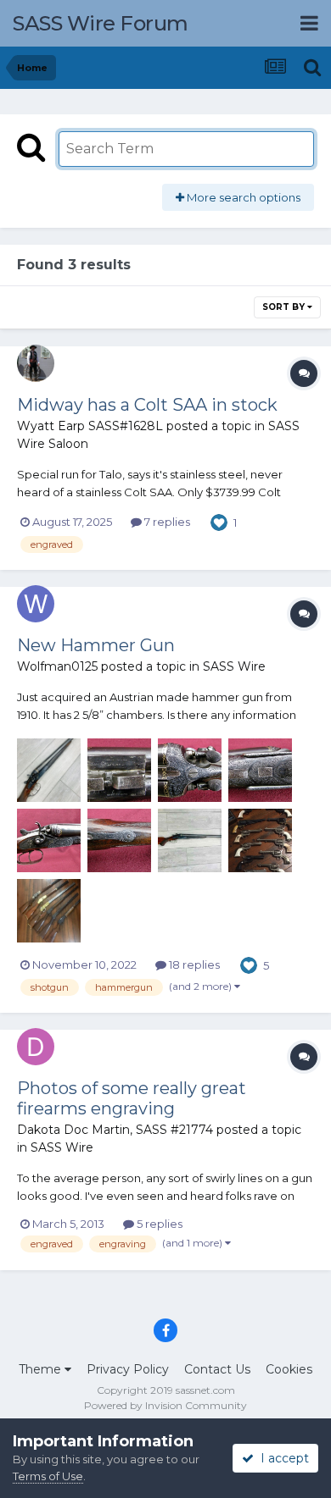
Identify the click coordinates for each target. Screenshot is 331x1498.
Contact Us (217, 1369)
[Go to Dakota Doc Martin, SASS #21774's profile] (35, 1046)
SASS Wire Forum (100, 23)
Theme (42, 1369)
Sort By (284, 306)
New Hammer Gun (96, 645)
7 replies (166, 521)
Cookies (289, 1369)
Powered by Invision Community (165, 1405)
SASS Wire (234, 666)
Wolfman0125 (57, 666)
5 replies (158, 1223)
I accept (281, 1458)
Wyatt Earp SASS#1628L (90, 426)
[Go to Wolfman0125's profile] (35, 603)
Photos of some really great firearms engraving (131, 1098)
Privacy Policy (128, 1369)
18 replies (193, 964)
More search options (242, 197)
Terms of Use (48, 1476)
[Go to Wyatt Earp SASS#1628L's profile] (35, 363)
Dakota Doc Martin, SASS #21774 (115, 1129)
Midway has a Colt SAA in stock (147, 405)
